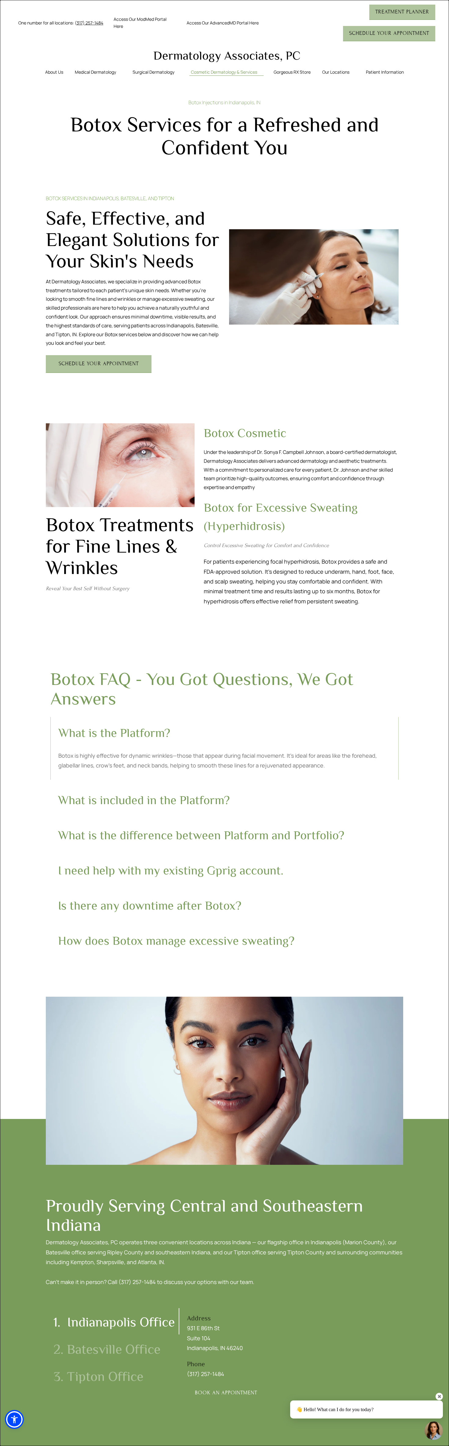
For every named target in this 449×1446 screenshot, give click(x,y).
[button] (14, 1419)
